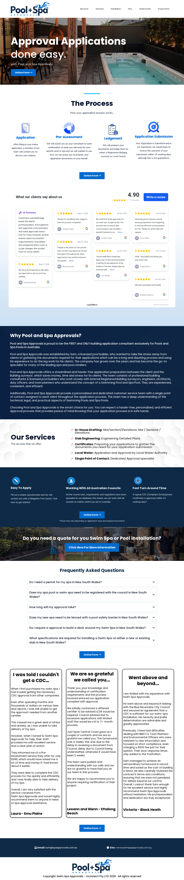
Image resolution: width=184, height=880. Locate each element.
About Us (84, 8)
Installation (116, 8)
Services (100, 8)
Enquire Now (164, 8)
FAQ (130, 8)
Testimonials (145, 8)
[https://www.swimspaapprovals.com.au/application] (30, 8)
